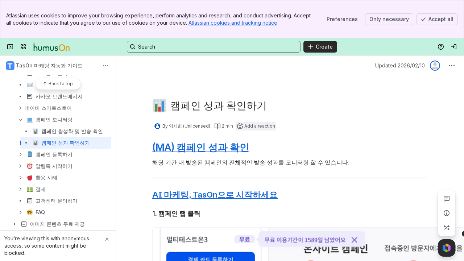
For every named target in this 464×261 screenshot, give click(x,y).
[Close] (107, 239)
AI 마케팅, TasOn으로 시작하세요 (215, 195)
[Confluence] (51, 47)
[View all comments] (446, 198)
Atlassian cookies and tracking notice (232, 23)
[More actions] (105, 65)
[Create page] (446, 227)
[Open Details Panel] (446, 213)
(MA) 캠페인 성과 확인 (200, 147)
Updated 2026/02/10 (400, 65)
